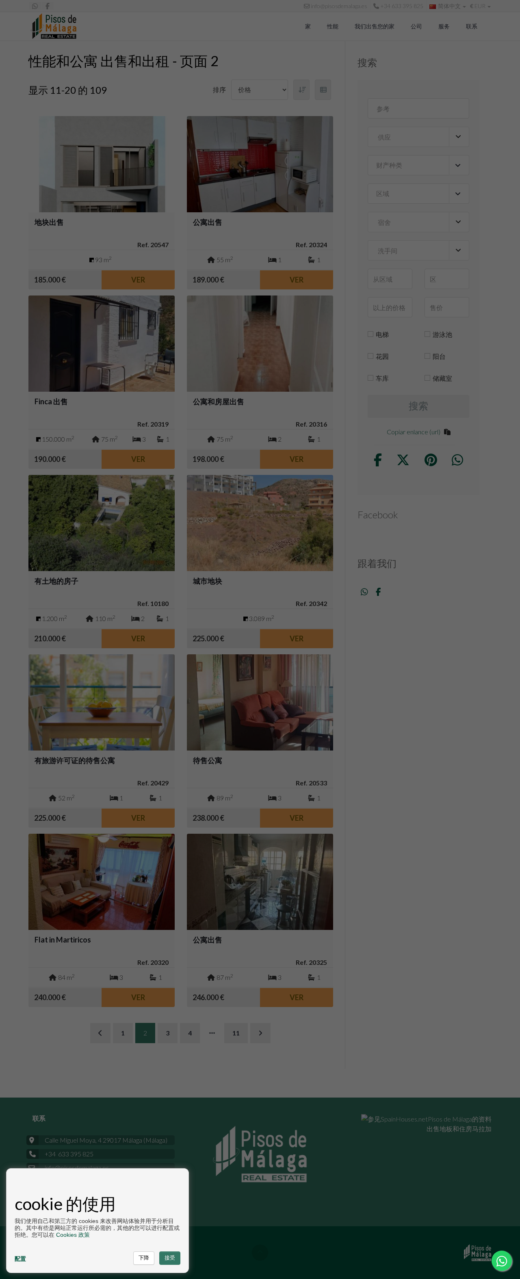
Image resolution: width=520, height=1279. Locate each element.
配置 (20, 1258)
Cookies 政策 (73, 1235)
